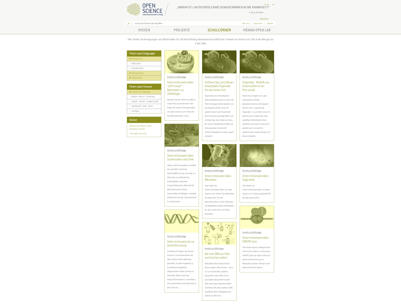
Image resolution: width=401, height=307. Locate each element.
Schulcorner (219, 30)
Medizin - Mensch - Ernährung (142, 97)
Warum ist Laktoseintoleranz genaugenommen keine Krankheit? (223, 7)
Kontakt (270, 24)
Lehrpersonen (136, 78)
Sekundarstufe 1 (137, 68)
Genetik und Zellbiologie (140, 92)
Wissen (144, 30)
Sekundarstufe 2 (137, 73)
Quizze (133, 119)
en (273, 5)
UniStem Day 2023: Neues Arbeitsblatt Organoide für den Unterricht (219, 86)
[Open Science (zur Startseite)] (150, 8)
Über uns (245, 24)
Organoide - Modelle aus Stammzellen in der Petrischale (255, 86)
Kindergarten (136, 59)
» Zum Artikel (256, 12)
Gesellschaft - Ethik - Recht (141, 106)
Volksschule (135, 63)
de (268, 5)
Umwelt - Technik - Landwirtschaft (144, 101)
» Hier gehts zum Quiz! (138, 134)
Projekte (182, 30)
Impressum (258, 24)
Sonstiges (134, 111)
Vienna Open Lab (257, 30)
